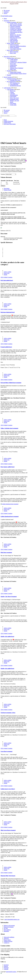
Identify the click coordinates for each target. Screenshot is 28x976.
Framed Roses (13, 65)
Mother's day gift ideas (15, 35)
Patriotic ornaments (14, 36)
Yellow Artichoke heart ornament (9, 428)
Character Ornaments (15, 26)
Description (6, 188)
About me (6, 938)
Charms (12, 92)
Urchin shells (13, 104)
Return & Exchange (9, 927)
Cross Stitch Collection (15, 30)
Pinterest (6, 966)
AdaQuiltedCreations (11, 971)
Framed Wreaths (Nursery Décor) (18, 73)
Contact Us (6, 942)
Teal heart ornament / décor (8, 712)
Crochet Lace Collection (16, 29)
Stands (11, 102)
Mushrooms (13, 66)
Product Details (7, 190)
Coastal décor (13, 61)
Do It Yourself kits (11, 81)
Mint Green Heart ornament (8, 830)
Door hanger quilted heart (7, 466)
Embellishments (14, 95)
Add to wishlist (7, 271)
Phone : (3, 916)
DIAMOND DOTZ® (15, 85)
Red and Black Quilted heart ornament (11, 382)
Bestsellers (6, 931)
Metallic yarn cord (14, 100)
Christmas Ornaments (15, 28)
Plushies (9, 75)
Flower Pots (13, 63)
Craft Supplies (10, 89)
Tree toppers (13, 103)
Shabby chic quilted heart (7, 636)
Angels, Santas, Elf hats (16, 23)
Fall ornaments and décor (16, 32)
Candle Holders (14, 59)
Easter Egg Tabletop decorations (18, 46)
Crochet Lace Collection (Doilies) (18, 62)
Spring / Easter (10, 43)
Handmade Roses (14, 99)
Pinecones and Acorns (15, 37)
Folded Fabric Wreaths (15, 72)
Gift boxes (12, 33)
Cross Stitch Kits (14, 84)
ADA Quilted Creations (6, 277)
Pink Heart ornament (6, 552)
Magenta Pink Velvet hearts (8, 875)
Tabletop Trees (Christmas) (16, 68)
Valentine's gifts (14, 42)
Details (5, 274)
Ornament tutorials (11, 78)
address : (3, 914)
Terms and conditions (9, 937)
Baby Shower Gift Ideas (16, 25)
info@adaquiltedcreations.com (11, 919)
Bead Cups (12, 90)
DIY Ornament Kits (15, 83)
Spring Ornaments (14, 47)
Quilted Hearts (13, 39)
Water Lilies (13, 69)
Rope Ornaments (14, 51)
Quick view (6, 273)
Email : (2, 919)
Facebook (6, 965)
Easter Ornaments (14, 44)
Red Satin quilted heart (7, 280)
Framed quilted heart (6, 347)
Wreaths (9, 70)
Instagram (6, 967)
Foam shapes (13, 96)
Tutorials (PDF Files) (15, 80)
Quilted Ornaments (11, 22)
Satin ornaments (14, 40)
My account (7, 10)
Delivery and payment (9, 925)
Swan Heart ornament (6, 751)
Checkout (6, 12)
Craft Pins (12, 93)
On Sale (6, 928)
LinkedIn (6, 969)
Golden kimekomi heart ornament (10, 516)
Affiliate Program (8, 941)
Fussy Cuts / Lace (14, 97)
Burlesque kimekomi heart (8, 312)
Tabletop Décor (10, 58)
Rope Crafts (10, 50)
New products (7, 929)
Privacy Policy (7, 940)
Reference (3, 230)
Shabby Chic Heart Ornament (9, 596)
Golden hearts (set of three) (8, 789)
